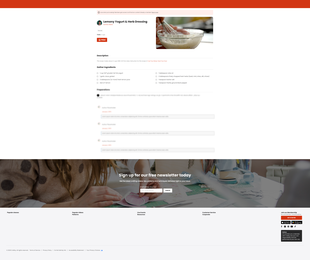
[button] (286, 222)
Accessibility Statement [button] (76, 250)
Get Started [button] (291, 218)
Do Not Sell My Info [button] (60, 250)
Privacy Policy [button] (47, 250)
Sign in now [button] (155, 12)
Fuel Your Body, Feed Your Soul (157, 61)
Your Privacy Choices (93, 250)
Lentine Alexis (108, 25)
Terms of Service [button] (35, 250)
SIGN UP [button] (167, 190)
